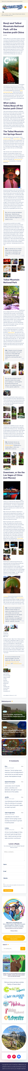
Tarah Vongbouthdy (10, 812)
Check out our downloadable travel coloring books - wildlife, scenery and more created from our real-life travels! (14, 975)
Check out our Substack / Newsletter (14, 938)
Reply (22, 766)
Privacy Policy (14, 930)
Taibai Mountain (11, 332)
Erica (6, 766)
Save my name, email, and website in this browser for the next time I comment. (13, 886)
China (5, 711)
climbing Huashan (9, 445)
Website (5, 878)
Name (5, 864)
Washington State (6, 138)
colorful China (20, 538)
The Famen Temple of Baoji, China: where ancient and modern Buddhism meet (14, 749)
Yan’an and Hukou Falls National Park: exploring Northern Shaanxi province (13, 732)
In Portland (5, 596)
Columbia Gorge (20, 597)
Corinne (7, 828)
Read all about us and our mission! (14, 928)
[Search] (22, 948)
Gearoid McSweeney (10, 781)
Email (5, 871)
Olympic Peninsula (17, 138)
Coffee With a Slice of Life (11, 661)
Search (5, 944)
